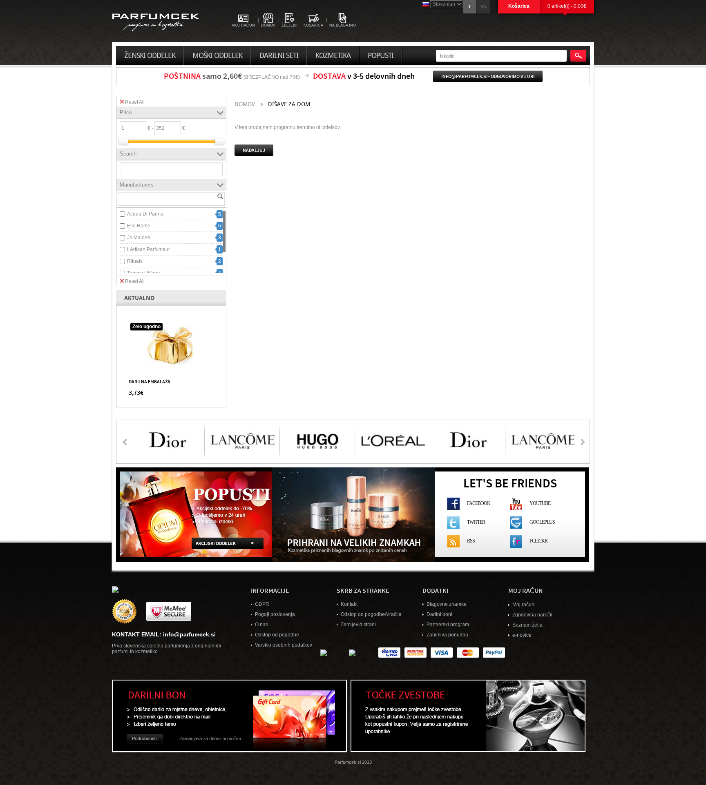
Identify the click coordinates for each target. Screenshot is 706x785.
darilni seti (278, 55)
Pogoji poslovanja (275, 614)
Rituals (135, 261)
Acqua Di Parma (145, 214)
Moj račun (523, 604)
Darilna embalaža (149, 381)
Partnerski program (448, 624)
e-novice (522, 635)
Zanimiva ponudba (447, 635)
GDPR (262, 604)
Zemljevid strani (358, 624)
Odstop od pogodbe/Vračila (371, 614)
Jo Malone (138, 237)
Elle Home (138, 226)
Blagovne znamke (447, 604)
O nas (261, 624)
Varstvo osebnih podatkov (283, 645)
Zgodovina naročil (532, 615)
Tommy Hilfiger (143, 273)
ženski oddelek (149, 55)
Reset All (135, 102)
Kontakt (349, 604)
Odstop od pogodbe (277, 635)
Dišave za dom (289, 104)
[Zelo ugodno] (171, 345)
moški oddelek (217, 55)
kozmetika (333, 55)
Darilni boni (439, 614)
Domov (245, 104)
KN (483, 6)
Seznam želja (527, 625)
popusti (380, 55)
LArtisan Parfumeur (148, 249)
